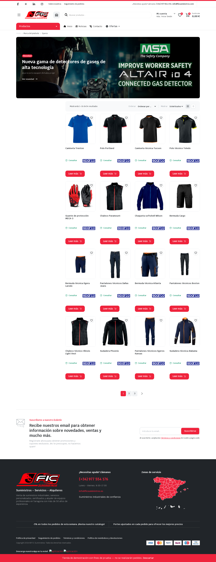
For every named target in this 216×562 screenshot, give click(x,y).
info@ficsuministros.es (91, 491)
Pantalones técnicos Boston (184, 283)
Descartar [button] (148, 557)
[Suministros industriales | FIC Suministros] (37, 15)
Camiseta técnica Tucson (148, 148)
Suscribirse (190, 431)
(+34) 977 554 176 (163, 4)
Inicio (69, 26)
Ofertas (113, 26)
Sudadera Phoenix (109, 351)
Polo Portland (107, 148)
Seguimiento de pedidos (74, 4)
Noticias (83, 26)
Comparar (93, 123)
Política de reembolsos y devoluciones (105, 538)
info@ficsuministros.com (183, 4)
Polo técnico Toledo (180, 148)
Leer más (73, 173)
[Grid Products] (188, 106)
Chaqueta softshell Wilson (148, 215)
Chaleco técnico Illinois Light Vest (77, 352)
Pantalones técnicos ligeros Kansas (149, 352)
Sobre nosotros (54, 4)
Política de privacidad (25, 538)
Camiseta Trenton (74, 148)
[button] (91, 117)
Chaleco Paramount (110, 215)
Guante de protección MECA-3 (77, 217)
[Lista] (193, 106)
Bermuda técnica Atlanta (148, 283)
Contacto (97, 26)
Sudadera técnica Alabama (183, 351)
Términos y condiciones (170, 438)
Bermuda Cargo (177, 215)
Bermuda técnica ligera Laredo (77, 284)
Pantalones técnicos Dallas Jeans (114, 284)
